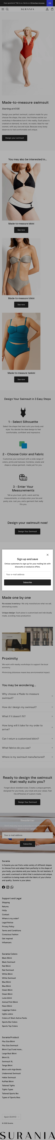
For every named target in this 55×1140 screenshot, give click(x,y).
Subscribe (27, 582)
